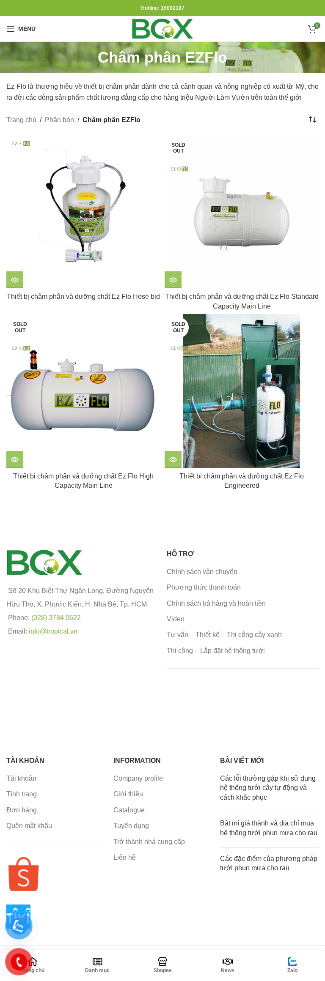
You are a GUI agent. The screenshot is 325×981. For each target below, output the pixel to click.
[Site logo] (162, 28)
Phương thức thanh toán (204, 587)
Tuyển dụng (131, 825)
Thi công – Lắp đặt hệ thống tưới (216, 650)
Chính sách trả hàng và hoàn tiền (216, 603)
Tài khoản (21, 778)
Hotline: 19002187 (163, 8)
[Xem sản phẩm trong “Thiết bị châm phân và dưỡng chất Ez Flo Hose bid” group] (14, 279)
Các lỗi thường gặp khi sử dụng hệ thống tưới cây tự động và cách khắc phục (268, 788)
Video (176, 619)
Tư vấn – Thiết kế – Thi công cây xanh (224, 634)
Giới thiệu (128, 794)
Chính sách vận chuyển (202, 571)
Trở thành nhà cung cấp (149, 841)
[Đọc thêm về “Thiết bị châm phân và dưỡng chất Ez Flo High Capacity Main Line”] (14, 459)
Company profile (138, 778)
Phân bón (59, 119)
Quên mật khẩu (29, 825)
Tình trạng (21, 794)
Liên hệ (124, 857)
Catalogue (129, 810)
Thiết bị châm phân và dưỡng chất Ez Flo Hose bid (83, 296)
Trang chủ (21, 119)
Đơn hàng (21, 810)
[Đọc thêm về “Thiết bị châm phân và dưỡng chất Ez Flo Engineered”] (173, 459)
